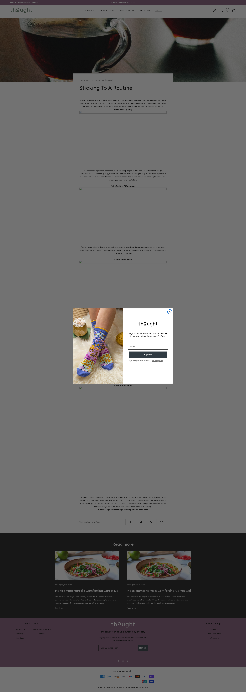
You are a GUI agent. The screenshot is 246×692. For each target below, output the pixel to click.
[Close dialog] (169, 311)
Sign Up (148, 355)
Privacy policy (157, 361)
